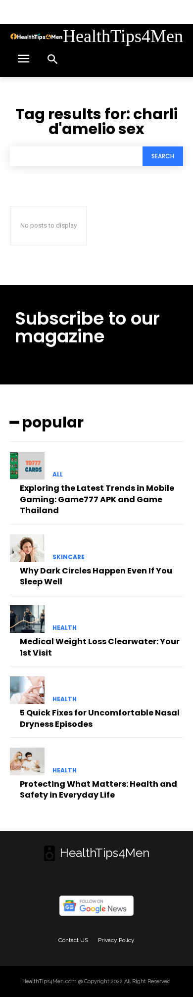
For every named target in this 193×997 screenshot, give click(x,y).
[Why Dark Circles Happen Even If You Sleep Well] (27, 548)
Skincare (68, 557)
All (57, 474)
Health (64, 628)
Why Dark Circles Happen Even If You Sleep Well (96, 576)
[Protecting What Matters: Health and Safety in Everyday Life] (27, 761)
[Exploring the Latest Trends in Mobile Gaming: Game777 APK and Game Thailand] (27, 465)
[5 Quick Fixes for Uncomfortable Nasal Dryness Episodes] (27, 690)
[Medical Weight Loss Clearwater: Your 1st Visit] (27, 619)
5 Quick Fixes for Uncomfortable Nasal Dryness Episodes (100, 718)
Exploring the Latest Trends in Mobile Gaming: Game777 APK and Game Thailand (97, 499)
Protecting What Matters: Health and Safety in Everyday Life (98, 789)
